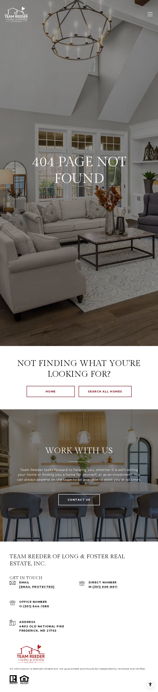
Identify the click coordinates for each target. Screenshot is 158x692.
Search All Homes (105, 391)
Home (51, 391)
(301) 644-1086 (36, 606)
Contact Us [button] (79, 499)
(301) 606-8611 (105, 587)
